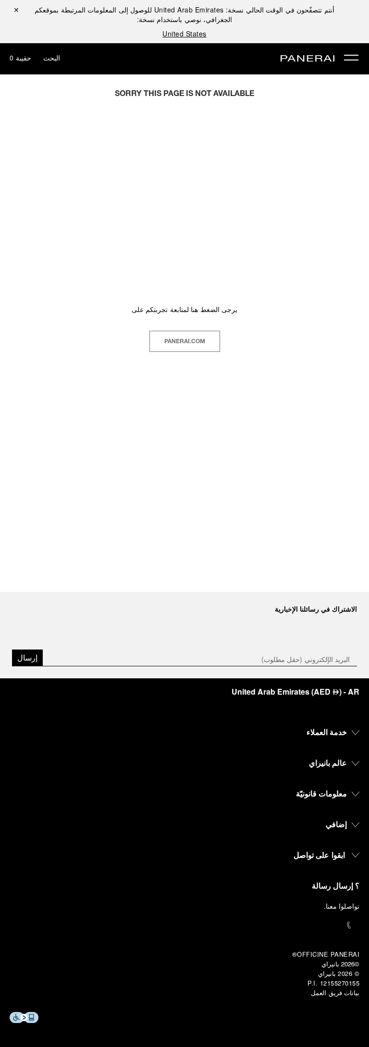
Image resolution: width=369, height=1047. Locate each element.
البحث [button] (51, 57)
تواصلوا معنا (343, 906)
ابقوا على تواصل (319, 854)
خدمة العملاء (327, 731)
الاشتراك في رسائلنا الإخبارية (316, 609)
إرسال (27, 657)
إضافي (336, 824)
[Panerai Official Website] (307, 59)
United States (184, 33)
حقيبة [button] (20, 57)
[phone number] (184, 925)
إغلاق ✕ (16, 9)
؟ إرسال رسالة (335, 885)
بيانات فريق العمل (335, 992)
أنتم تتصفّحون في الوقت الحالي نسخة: (244, 9)
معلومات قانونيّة (321, 793)
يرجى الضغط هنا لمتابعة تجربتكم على (185, 309)
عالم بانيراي (328, 762)
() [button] (295, 691)
